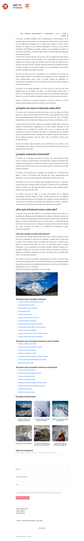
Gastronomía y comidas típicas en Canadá (30, 347)
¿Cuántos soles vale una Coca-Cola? (28, 317)
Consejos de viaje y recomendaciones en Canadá (32, 359)
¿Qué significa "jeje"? (24, 311)
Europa (64, 33)
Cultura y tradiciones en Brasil (26, 370)
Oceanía (63, 35)
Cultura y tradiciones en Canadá (27, 343)
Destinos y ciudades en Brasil (26, 379)
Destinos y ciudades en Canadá (27, 353)
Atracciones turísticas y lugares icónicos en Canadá (33, 356)
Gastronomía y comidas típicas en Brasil (29, 373)
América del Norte (36, 33)
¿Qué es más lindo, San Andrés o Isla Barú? (30, 324)
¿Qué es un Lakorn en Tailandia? (27, 330)
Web (17, 484)
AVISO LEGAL (39, 520)
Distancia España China (25, 314)
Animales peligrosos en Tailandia (27, 308)
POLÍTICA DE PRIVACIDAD (28, 520)
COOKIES (18, 520)
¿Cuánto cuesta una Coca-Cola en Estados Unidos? (32, 333)
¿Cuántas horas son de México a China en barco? (32, 327)
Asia (58, 33)
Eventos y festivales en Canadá (27, 350)
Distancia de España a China (26, 305)
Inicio (21, 33)
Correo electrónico (22, 476)
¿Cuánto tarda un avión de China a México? (30, 336)
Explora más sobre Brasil (25, 389)
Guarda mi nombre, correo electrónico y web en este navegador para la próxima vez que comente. (39, 492)
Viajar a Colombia (20, 513)
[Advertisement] (42, 23)
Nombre (18, 469)
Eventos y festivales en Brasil (26, 376)
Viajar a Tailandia (20, 510)
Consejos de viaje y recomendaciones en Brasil (31, 385)
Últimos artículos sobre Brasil (26, 392)
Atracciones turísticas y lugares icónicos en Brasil (32, 382)
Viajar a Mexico (20, 511)
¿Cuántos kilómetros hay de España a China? (31, 302)
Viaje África (27, 33)
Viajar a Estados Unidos (22, 508)
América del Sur (49, 33)
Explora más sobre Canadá (25, 362)
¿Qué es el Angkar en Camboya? (27, 320)
